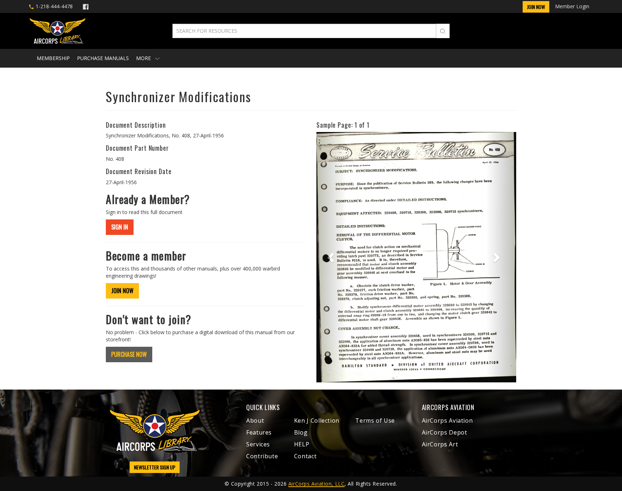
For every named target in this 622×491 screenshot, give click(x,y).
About (255, 420)
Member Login (572, 6)
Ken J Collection (316, 420)
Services (258, 444)
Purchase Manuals (103, 58)
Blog (301, 432)
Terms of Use (375, 420)
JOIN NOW (122, 290)
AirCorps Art (440, 444)
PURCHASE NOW (129, 354)
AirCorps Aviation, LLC (316, 483)
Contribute (262, 456)
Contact (305, 456)
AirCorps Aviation (447, 420)
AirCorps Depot (444, 432)
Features (259, 432)
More (144, 58)
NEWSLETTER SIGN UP (154, 467)
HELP (302, 444)
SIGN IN (119, 227)
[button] (331, 257)
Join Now (536, 6)
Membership (53, 58)
